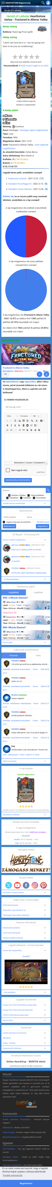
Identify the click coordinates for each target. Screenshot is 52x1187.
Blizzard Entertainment (11, 1137)
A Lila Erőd (15, 561)
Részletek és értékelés (11, 815)
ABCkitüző (7, 1038)
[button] (3, 2)
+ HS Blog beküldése (11, 579)
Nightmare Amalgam (38, 832)
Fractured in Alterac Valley (16, 368)
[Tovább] (39, 374)
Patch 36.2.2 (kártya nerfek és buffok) (26, 550)
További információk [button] (12, 1175)
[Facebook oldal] (26, 885)
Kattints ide (8, 196)
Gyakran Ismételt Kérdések (13, 938)
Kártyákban (13, 498)
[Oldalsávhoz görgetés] (46, 374)
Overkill (26, 956)
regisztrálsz (30, 381)
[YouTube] (17, 885)
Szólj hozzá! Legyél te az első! (34, 65)
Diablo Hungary (9, 1132)
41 (5, 374)
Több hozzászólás (10, 761)
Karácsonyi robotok (17, 178)
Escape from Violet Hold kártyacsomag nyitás (20, 1005)
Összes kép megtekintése (12, 951)
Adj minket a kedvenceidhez (13, 893)
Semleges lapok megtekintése (34, 130)
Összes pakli (7, 642)
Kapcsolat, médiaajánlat (12, 1165)
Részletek (26, 836)
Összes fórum (8, 1020)
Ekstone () (19, 695)
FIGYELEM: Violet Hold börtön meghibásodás (28, 573)
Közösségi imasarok (10, 905)
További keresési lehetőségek (14, 503)
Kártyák (5, 8)
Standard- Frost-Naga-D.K (19, 184)
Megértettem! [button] (26, 1183)
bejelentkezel (12, 381)
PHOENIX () (18, 568)
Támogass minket (10, 1157)
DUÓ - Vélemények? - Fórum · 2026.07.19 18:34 (21, 755)
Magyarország (18, 3)
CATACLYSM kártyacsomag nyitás (15, 1015)
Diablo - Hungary (9, 1043)
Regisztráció (42, 526)
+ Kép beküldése (9, 992)
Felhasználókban (37, 495)
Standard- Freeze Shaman (20, 189)
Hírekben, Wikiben (18, 495)
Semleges (15, 8)
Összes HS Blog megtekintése (14, 540)
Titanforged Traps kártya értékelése (16, 915)
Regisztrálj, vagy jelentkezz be (14, 910)
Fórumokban (41, 498)
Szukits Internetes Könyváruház (14, 1033)
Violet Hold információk (11, 933)
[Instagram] (34, 885)
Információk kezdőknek (11, 928)
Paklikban (27, 498)
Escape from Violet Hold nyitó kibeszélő (18, 1010)
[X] (8, 885)
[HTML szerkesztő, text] (26, 447)
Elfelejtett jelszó (43, 522)
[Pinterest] (43, 885)
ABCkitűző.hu (8, 1128)
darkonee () (20, 545)
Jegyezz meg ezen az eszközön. (18, 522)
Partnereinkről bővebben (12, 1048)
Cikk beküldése (9, 1149)
